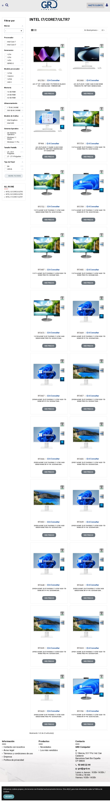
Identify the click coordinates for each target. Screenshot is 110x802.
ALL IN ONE (9, 187)
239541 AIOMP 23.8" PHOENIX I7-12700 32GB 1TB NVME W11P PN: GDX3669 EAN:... (88, 337)
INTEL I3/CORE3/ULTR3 (14, 192)
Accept (8, 797)
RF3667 (42, 396)
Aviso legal (9, 750)
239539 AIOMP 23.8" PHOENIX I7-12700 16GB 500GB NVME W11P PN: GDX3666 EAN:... (49, 463)
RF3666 (42, 459)
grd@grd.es (84, 768)
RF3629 (42, 711)
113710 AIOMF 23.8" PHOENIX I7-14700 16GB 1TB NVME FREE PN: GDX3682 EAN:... (88, 274)
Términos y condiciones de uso (18, 753)
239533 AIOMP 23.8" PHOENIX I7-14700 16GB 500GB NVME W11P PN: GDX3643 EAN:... (88, 589)
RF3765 (81, 711)
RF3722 (42, 206)
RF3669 (81, 333)
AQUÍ (69, 789)
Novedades (45, 747)
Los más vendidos (49, 750)
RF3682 (81, 270)
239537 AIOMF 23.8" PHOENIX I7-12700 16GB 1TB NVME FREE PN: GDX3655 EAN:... (88, 463)
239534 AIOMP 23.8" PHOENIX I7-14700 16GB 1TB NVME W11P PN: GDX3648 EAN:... (49, 589)
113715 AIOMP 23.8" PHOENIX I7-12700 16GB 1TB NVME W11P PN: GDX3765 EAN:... (88, 715)
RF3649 (81, 522)
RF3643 (81, 585)
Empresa (8, 756)
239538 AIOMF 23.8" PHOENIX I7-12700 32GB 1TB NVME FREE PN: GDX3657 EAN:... (88, 400)
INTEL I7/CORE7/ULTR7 (14, 197)
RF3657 (81, 396)
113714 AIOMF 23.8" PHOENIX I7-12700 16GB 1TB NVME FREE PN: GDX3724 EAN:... (88, 148)
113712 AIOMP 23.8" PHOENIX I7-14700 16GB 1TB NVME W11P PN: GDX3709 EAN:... (88, 211)
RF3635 (42, 648)
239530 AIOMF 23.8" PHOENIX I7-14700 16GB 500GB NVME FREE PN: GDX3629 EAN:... (49, 715)
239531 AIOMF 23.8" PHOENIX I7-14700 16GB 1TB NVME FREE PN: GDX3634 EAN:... (88, 652)
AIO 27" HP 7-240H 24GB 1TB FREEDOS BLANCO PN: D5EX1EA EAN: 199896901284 (49, 85)
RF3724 (81, 143)
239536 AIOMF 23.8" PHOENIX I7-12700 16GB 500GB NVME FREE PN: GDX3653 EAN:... (49, 526)
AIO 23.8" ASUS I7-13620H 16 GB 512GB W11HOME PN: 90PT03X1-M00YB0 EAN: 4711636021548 (49, 149)
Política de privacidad (14, 760)
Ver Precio (49, 94)
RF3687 (42, 270)
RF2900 (81, 80)
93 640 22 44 (84, 765)
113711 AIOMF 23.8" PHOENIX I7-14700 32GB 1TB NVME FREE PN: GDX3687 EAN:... (49, 274)
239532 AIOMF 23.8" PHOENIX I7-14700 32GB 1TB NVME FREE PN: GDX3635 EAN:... (49, 652)
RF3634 (81, 648)
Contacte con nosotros (14, 747)
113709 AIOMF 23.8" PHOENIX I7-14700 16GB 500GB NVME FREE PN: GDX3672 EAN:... (49, 337)
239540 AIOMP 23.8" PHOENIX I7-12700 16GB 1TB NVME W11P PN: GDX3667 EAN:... (49, 400)
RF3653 (42, 522)
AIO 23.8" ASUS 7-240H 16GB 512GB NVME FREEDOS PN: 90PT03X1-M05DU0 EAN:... (88, 85)
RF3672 (42, 333)
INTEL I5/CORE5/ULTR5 (14, 194)
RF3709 (81, 206)
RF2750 (42, 80)
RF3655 (81, 459)
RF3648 (42, 585)
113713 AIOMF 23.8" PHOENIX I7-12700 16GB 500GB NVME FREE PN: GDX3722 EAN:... (49, 211)
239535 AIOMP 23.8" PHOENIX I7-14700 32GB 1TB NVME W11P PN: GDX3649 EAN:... (88, 526)
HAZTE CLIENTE (95, 5)
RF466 (42, 143)
